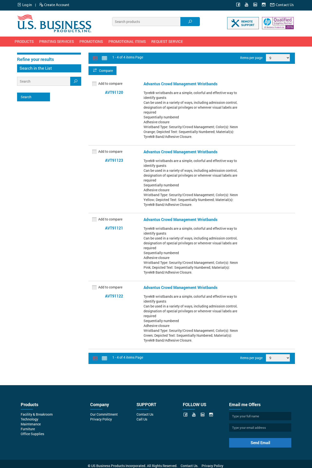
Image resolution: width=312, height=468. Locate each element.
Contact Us (284, 5)
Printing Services (56, 41)
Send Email (260, 442)
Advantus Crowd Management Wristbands (180, 83)
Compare (106, 70)
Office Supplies (32, 433)
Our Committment (104, 414)
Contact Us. (189, 465)
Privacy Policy (101, 419)
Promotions (91, 41)
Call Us (141, 419)
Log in (26, 5)
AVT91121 (114, 227)
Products (24, 41)
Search (26, 97)
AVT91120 (114, 92)
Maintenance (31, 424)
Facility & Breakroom (37, 414)
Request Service (167, 41)
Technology (29, 419)
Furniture (28, 429)
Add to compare (110, 83)
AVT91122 (114, 295)
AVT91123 (114, 160)
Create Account (56, 5)
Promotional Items (127, 41)
